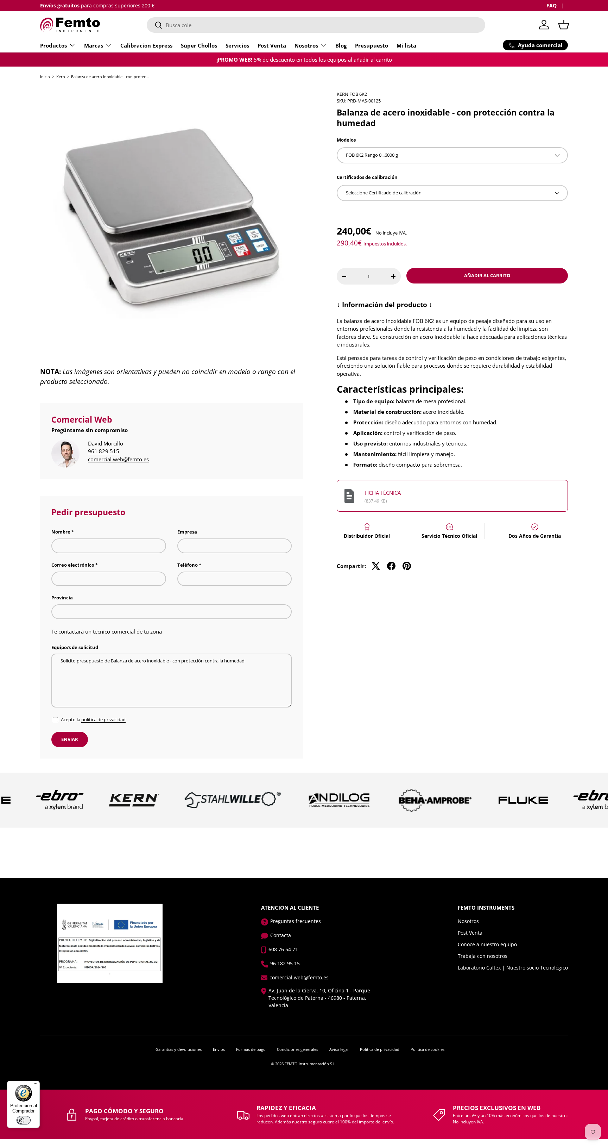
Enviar (69, 739)
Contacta (280, 935)
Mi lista (406, 45)
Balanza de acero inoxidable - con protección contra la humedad (110, 77)
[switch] (24, 1120)
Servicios (237, 45)
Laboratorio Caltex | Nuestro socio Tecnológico (513, 967)
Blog (341, 45)
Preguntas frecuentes (295, 921)
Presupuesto (371, 45)
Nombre (60, 532)
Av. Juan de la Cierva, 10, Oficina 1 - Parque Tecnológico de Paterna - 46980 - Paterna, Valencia (319, 998)
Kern (60, 77)
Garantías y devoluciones (179, 1049)
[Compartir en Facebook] (391, 566)
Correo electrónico (72, 565)
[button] (563, 24)
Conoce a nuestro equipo (487, 944)
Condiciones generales (297, 1049)
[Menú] (35, 1085)
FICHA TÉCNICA (383, 492)
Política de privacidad (379, 1049)
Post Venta (272, 45)
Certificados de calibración (367, 177)
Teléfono (187, 565)
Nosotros (306, 45)
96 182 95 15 (285, 963)
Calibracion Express (146, 45)
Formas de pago (251, 1049)
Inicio (45, 77)
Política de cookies (427, 1049)
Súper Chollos (199, 45)
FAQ (551, 5)
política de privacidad (103, 719)
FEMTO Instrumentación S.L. (310, 1063)
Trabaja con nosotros (482, 956)
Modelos (346, 140)
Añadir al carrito (487, 275)
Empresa (187, 532)
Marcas (93, 45)
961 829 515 (103, 451)
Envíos (219, 1049)
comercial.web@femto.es (118, 459)
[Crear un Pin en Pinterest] (406, 566)
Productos (53, 45)
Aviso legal (339, 1049)
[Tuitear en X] (376, 566)
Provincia (62, 597)
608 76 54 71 (283, 949)
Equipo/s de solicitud (74, 647)
